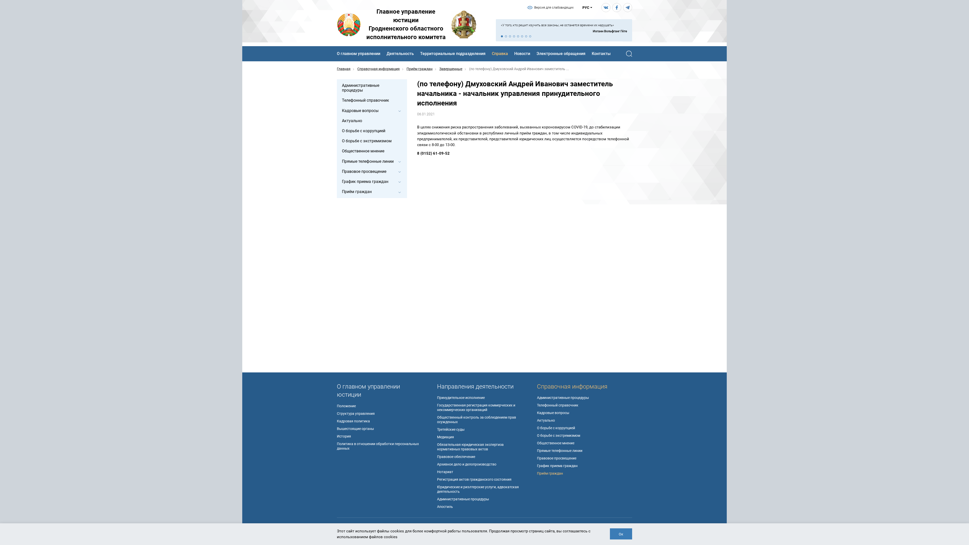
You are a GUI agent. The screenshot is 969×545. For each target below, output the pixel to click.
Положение (346, 406)
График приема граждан (557, 466)
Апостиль (445, 507)
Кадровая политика (353, 421)
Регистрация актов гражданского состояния (474, 479)
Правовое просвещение (556, 458)
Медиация (445, 437)
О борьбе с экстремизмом (558, 435)
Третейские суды (451, 429)
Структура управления (356, 414)
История (344, 436)
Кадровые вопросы (553, 413)
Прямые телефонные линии (559, 451)
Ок (621, 534)
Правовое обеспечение (456, 457)
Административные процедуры (463, 499)
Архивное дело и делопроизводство (466, 464)
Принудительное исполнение (461, 398)
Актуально (546, 420)
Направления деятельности (475, 386)
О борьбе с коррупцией (556, 428)
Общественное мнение (555, 443)
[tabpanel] (564, 28)
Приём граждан (550, 473)
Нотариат (445, 472)
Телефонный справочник (557, 405)
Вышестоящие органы (355, 429)
